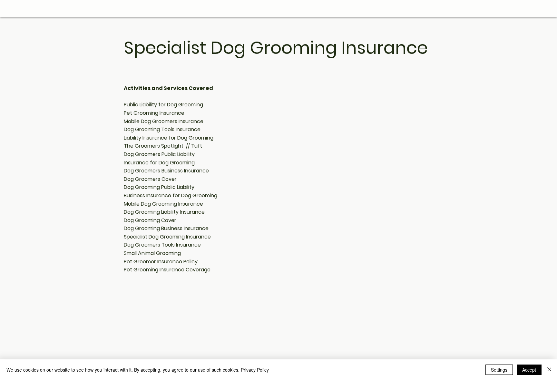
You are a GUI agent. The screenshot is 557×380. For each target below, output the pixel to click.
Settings (499, 369)
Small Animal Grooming (152, 253)
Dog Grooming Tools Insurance (162, 129)
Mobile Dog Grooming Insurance (163, 204)
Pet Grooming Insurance (154, 113)
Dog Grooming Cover (150, 220)
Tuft (196, 146)
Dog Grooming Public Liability (159, 187)
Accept (529, 369)
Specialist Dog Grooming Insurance (167, 236)
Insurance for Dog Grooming (159, 162)
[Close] (549, 370)
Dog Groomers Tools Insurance (162, 244)
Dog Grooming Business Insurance (166, 228)
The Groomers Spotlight (153, 146)
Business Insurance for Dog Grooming (170, 195)
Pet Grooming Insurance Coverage (167, 269)
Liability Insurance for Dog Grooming (168, 137)
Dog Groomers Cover (150, 179)
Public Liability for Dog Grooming (163, 104)
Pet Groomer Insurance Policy (161, 261)
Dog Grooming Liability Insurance (164, 212)
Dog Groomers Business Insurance (166, 170)
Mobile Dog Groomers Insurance (163, 121)
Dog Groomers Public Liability (159, 154)
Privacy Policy (255, 369)
